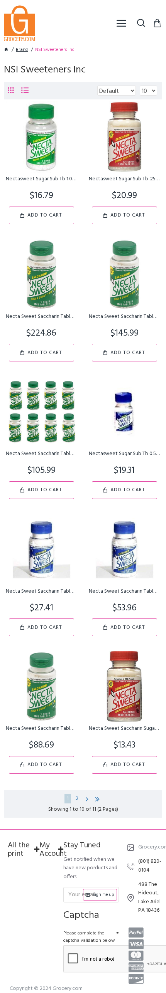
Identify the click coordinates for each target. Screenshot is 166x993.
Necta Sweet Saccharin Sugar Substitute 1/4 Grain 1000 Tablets (124, 728)
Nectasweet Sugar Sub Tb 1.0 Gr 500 (41, 179)
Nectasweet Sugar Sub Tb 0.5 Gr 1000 (124, 453)
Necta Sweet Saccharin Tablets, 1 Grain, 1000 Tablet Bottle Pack (41, 316)
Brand (22, 50)
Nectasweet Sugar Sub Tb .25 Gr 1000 (124, 179)
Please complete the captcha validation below (89, 936)
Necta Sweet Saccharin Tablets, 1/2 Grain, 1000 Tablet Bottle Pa (41, 591)
